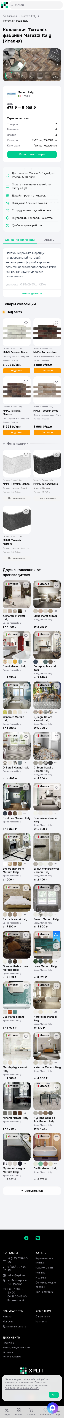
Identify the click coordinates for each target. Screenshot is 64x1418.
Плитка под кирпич (45, 145)
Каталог (8, 1316)
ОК (53, 1394)
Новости (8, 1321)
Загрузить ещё (34, 1190)
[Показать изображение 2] (16, 75)
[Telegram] (26, 1238)
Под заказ (16, 370)
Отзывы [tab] (49, 240)
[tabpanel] (32, 272)
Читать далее (30, 293)
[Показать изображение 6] (47, 75)
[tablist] (32, 240)
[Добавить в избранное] (26, 323)
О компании (43, 1316)
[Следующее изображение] (56, 64)
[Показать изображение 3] (24, 75)
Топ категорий (45, 1291)
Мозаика (41, 1277)
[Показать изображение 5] (40, 75)
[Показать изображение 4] (32, 75)
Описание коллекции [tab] (20, 240)
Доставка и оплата (14, 1326)
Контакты (41, 1321)
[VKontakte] (37, 1238)
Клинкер (41, 1272)
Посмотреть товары (32, 154)
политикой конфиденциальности (22, 1388)
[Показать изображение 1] (8, 75)
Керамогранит (44, 1267)
